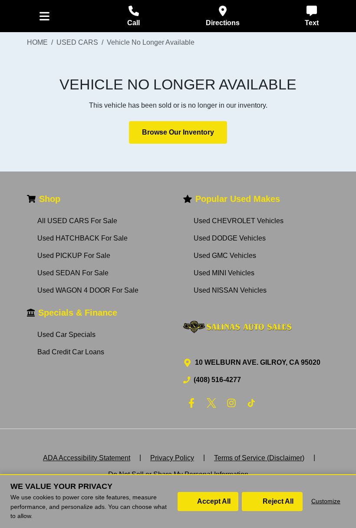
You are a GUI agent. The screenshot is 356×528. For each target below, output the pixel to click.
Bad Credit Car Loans (70, 352)
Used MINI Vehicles (224, 273)
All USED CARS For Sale (77, 220)
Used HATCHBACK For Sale (82, 238)
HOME (37, 42)
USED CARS (77, 42)
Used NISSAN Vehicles (230, 290)
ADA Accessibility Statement (86, 458)
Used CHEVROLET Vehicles (238, 220)
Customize (325, 501)
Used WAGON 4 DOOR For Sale (87, 290)
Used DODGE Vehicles (230, 238)
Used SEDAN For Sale (73, 273)
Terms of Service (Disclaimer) (259, 458)
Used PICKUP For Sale (73, 255)
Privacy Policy (172, 458)
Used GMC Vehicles (225, 255)
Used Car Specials (66, 334)
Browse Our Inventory (178, 132)
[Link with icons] (193, 403)
